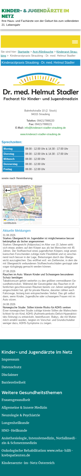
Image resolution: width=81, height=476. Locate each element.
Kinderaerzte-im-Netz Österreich (28, 463)
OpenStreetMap (26, 219)
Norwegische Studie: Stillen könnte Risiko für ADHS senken (37, 307)
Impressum (10, 359)
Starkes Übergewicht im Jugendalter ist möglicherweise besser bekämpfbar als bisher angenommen (38, 240)
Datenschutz (11, 367)
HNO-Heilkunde (14, 430)
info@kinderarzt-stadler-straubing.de (45, 127)
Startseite (23, 51)
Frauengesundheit (16, 400)
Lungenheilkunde (15, 423)
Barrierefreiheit (14, 382)
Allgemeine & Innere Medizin (24, 407)
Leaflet (10, 219)
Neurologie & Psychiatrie (21, 415)
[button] (22, 201)
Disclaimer (10, 375)
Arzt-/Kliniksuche (43, 51)
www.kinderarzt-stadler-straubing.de (40, 134)
